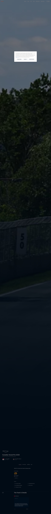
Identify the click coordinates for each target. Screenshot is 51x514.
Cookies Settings (19, 59)
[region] (25, 56)
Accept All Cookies (31, 59)
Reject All (25, 59)
